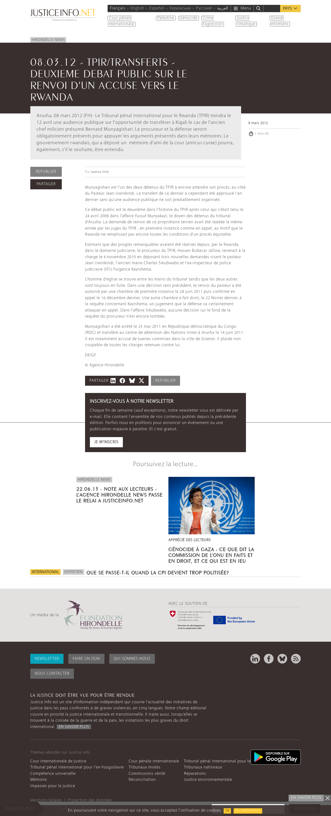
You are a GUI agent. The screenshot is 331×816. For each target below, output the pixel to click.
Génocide (188, 18)
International (45, 572)
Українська (180, 8)
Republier (46, 172)
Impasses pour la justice (52, 786)
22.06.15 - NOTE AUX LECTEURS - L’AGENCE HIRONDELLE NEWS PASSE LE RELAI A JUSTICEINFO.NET (119, 494)
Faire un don (86, 659)
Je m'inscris (106, 442)
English (137, 8)
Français (117, 8)
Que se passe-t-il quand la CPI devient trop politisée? (158, 571)
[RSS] (296, 659)
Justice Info (100, 172)
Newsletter (47, 659)
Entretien (73, 572)
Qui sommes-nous (132, 659)
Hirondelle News (48, 40)
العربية (222, 8)
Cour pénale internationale (154, 761)
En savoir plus (247, 811)
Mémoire (38, 780)
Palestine (166, 18)
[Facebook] (269, 659)
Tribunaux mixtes (144, 767)
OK (227, 811)
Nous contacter (52, 674)
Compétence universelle (53, 774)
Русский (204, 8)
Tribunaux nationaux (203, 767)
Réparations (195, 774)
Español (157, 8)
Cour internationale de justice (58, 761)
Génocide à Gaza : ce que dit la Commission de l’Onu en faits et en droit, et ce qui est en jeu (211, 554)
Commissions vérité (147, 774)
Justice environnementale (208, 780)
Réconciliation (142, 780)
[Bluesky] (282, 659)
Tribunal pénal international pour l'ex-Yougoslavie (77, 767)
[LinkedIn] (255, 659)
